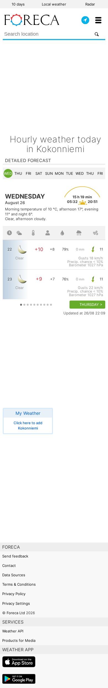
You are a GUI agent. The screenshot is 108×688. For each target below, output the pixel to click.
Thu (18, 173)
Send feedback (15, 556)
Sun (49, 173)
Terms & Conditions (19, 584)
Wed (8, 173)
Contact (9, 565)
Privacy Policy (13, 593)
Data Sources (13, 575)
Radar (90, 4)
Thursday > (90, 304)
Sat (38, 173)
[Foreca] (32, 25)
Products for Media (18, 640)
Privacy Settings (16, 603)
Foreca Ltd (16, 613)
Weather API (12, 631)
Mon (59, 173)
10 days (18, 4)
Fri (28, 173)
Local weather (54, 4)
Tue (69, 173)
